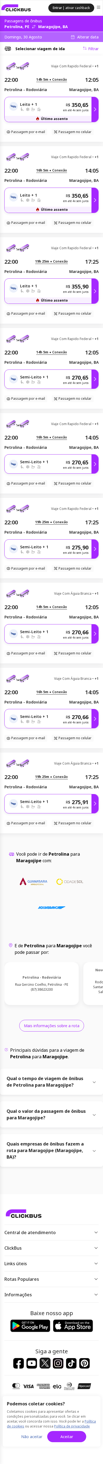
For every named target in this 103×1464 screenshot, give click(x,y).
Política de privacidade (72, 1426)
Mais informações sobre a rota (51, 1025)
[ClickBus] (16, 7)
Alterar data (88, 37)
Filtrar (93, 48)
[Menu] (99, 8)
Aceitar (66, 1436)
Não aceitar (31, 1436)
